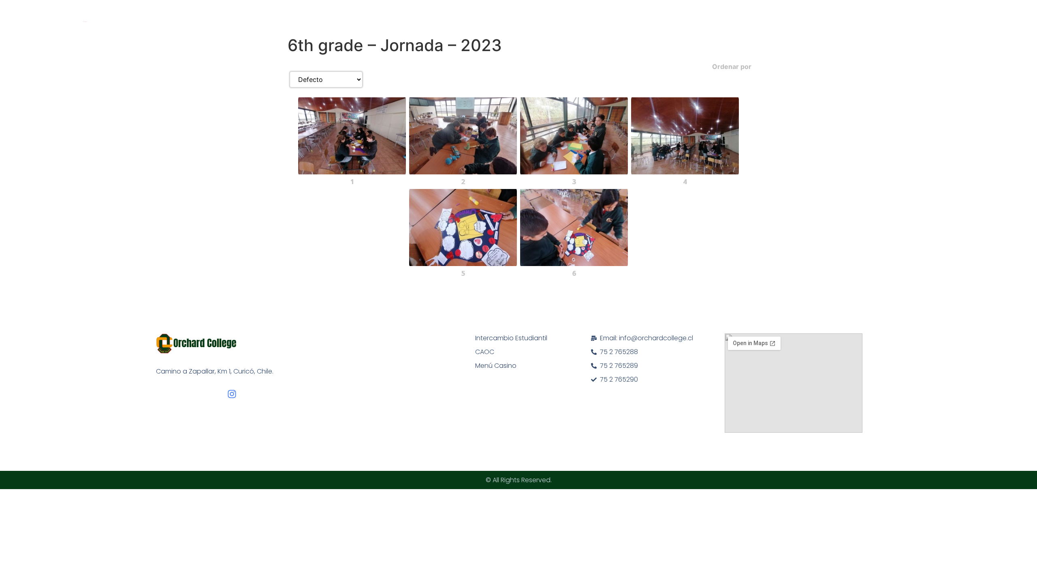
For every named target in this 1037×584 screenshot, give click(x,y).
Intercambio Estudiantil (511, 338)
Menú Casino (495, 365)
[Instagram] (232, 394)
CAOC (484, 351)
